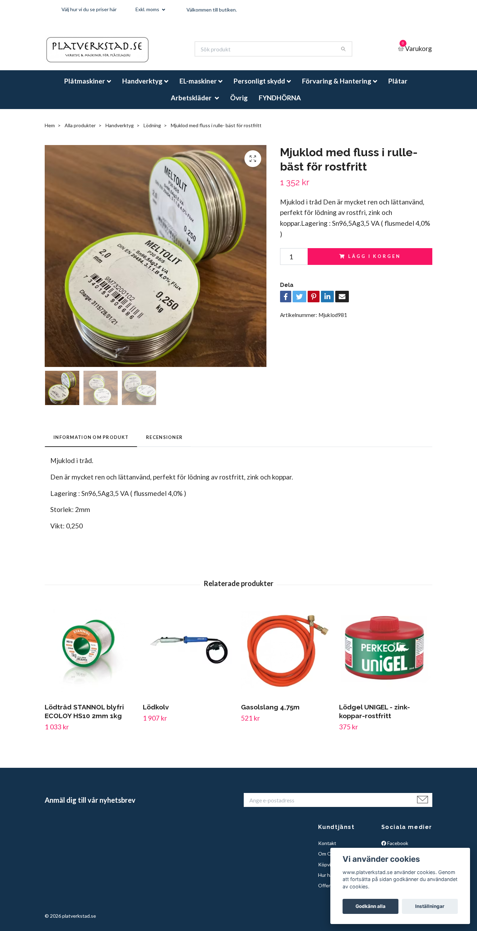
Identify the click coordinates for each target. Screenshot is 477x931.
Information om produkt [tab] (91, 443)
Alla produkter (80, 131)
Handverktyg (142, 87)
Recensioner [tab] (164, 443)
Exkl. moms (147, 9)
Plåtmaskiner (84, 87)
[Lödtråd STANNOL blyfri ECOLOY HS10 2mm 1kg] (91, 656)
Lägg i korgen (374, 262)
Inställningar (430, 906)
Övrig (239, 103)
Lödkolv (156, 713)
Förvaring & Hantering (336, 87)
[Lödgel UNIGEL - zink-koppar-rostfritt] (385, 656)
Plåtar (398, 87)
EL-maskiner (198, 87)
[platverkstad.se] (108, 52)
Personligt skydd (259, 87)
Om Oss (327, 860)
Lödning (152, 131)
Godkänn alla (370, 906)
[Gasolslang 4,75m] (287, 656)
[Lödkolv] (189, 656)
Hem (50, 131)
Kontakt (327, 849)
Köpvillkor (329, 870)
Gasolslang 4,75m (270, 713)
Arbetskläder (192, 103)
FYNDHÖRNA (280, 103)
